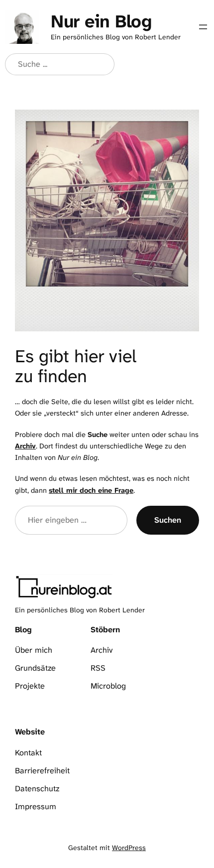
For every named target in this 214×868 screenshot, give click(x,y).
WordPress (129, 847)
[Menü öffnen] (203, 27)
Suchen (167, 520)
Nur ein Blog (101, 21)
